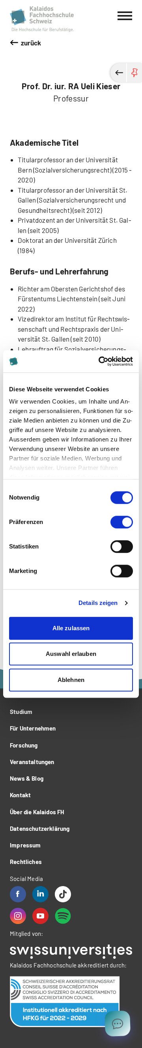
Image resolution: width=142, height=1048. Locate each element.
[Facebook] (18, 894)
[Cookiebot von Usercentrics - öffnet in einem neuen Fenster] (100, 361)
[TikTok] (63, 894)
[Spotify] (63, 916)
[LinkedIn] (40, 894)
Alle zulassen (71, 628)
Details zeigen (98, 602)
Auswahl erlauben (71, 653)
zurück (31, 43)
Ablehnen (71, 679)
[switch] (121, 522)
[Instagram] (18, 916)
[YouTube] (40, 916)
